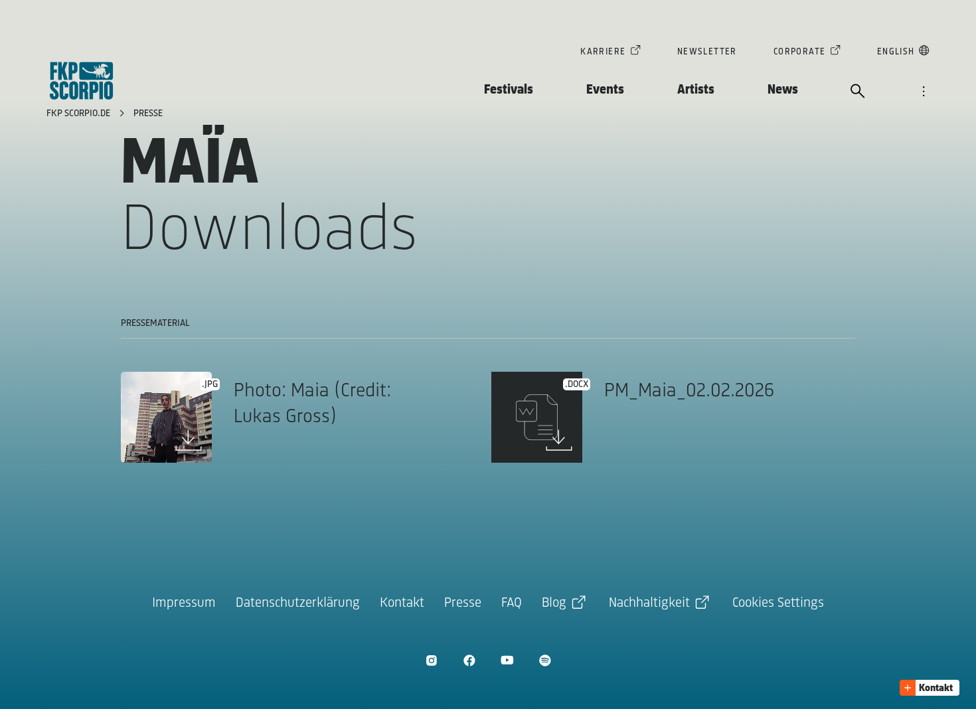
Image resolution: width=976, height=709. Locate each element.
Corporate (799, 52)
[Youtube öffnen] (507, 660)
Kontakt (402, 603)
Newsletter (707, 52)
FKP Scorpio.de (79, 114)
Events (605, 90)
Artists (695, 90)
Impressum (184, 603)
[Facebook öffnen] (469, 660)
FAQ (511, 603)
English (896, 52)
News (783, 90)
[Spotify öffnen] (545, 660)
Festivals (508, 90)
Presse (148, 114)
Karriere (602, 52)
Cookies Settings (778, 603)
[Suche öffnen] (857, 92)
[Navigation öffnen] (923, 92)
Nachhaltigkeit (649, 603)
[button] (929, 688)
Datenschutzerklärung (298, 603)
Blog (554, 603)
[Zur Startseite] (81, 81)
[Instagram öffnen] (431, 660)
